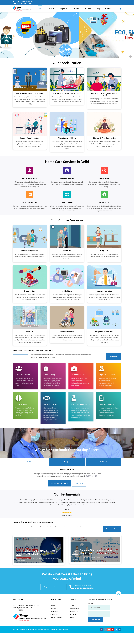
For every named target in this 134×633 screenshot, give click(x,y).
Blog (98, 9)
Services (76, 9)
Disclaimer (73, 614)
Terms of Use (73, 611)
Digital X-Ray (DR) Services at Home (29, 93)
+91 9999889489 (91, 476)
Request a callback (52, 587)
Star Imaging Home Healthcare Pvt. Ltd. (54, 629)
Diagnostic (63, 9)
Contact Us (114, 357)
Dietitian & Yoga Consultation (104, 138)
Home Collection (56, 617)
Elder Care (67, 251)
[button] (2, 34)
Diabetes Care (29, 291)
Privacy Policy (74, 608)
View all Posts (112, 529)
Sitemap (72, 617)
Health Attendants (67, 332)
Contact (108, 9)
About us (51, 9)
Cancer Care (29, 332)
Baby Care (104, 251)
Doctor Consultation (104, 291)
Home (40, 9)
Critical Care (67, 291)
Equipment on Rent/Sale (104, 332)
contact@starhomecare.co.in (22, 608)
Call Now (79, 483)
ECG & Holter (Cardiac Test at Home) (67, 93)
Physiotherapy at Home (67, 138)
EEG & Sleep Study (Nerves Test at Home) (104, 94)
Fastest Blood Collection (29, 138)
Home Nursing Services (29, 251)
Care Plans (88, 9)
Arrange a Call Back (59, 483)
